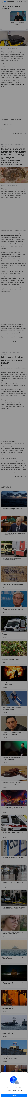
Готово (14, 1095)
